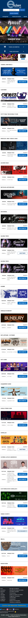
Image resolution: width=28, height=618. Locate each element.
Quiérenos (17, 609)
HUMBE (3, 286)
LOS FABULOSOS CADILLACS (9, 489)
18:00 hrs (4, 352)
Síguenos (4, 609)
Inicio (1, 588)
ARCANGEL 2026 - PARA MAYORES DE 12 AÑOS (12, 228)
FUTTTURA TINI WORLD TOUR (9, 114)
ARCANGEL (4, 211)
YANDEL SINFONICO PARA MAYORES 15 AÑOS (11, 82)
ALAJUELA (25, 78)
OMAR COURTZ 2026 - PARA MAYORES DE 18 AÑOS (11, 531)
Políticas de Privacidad (14, 600)
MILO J (2, 539)
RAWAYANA (4, 563)
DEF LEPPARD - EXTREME (8, 335)
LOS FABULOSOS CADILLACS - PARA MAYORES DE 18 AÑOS (11, 506)
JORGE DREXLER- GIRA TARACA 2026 (11, 155)
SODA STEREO (10, 425)
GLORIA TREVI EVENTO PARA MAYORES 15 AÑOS (11, 253)
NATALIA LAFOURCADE (7, 187)
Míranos (10, 609)
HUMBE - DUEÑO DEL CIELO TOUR (11, 303)
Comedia (2, 596)
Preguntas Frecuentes (14, 596)
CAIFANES (4, 90)
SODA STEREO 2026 (6, 408)
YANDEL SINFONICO (6, 64)
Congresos (2, 599)
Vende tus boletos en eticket (16, 594)
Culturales (2, 594)
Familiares (2, 597)
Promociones (12, 593)
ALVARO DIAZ (5, 163)
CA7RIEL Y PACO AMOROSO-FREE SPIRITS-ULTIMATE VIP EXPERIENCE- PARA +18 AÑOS (11, 479)
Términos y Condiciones (15, 602)
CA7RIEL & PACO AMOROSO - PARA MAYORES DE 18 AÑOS (11, 474)
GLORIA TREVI (5, 236)
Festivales (2, 600)
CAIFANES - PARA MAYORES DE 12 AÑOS (11, 106)
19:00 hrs (4, 81)
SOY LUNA (4, 359)
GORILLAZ (4, 433)
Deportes (2, 591)
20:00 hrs (4, 106)
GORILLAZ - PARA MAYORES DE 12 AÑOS (11, 449)
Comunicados (12, 597)
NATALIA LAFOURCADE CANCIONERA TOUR (11, 204)
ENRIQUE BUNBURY (6, 311)
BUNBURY (9, 327)
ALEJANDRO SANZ (6, 384)
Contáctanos (12, 599)
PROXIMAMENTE (22, 531)
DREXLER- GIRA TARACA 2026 (9, 138)
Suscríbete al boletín (14, 591)
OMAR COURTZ (5, 514)
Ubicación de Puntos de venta (16, 590)
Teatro (2, 593)
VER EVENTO (22, 82)
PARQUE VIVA (10, 78)
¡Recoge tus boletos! (14, 588)
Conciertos (2, 590)
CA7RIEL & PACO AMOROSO (9, 457)
